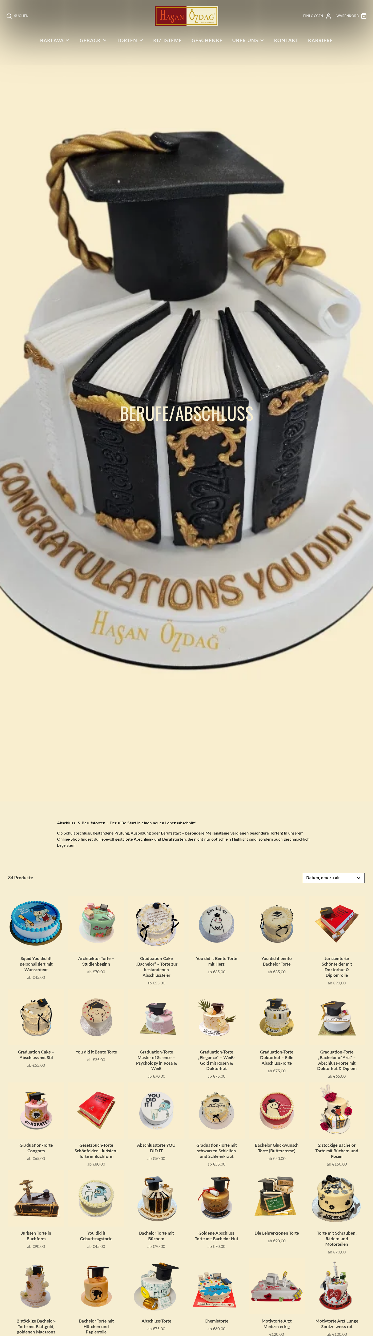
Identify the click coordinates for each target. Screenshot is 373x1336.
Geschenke (207, 40)
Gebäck (90, 40)
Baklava (52, 40)
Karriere (320, 40)
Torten (127, 40)
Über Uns (245, 40)
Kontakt (286, 40)
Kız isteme (167, 40)
